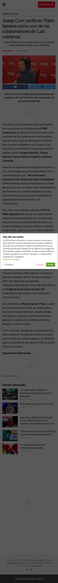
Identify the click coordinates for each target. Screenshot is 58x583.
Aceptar (51, 265)
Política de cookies (11, 259)
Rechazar (40, 265)
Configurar (8, 264)
